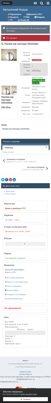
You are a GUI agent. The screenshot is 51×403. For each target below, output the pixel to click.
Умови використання (28, 394)
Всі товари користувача (15, 278)
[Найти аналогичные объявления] (2, 43)
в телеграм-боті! (38, 114)
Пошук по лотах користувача (17, 282)
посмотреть (38, 54)
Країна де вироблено (13, 208)
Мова (25, 360)
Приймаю (26, 399)
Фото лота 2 (10, 193)
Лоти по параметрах (14, 286)
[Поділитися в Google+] (10, 179)
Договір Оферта (25, 374)
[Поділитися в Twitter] (3, 179)
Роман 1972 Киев (11, 270)
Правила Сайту (25, 371)
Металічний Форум (15, 9)
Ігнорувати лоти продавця (16, 294)
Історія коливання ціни (14, 299)
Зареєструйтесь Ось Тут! (38, 81)
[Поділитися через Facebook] (6, 179)
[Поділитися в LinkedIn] (14, 179)
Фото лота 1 (10, 191)
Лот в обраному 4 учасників (15, 258)
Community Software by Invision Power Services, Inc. (26, 364)
